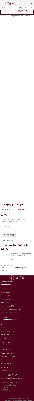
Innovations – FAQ (7, 306)
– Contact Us (5, 299)
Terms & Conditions (8, 356)
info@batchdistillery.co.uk (11, 379)
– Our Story (5, 292)
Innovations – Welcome (9, 313)
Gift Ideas (4, 338)
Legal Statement (7, 353)
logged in (16, 268)
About (3, 289)
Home (3, 16)
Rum (3, 328)
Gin (2, 324)
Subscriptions (6, 334)
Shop (31, 7)
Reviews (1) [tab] (9, 235)
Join (25, 7)
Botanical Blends (7, 331)
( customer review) (18, 209)
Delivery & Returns (8, 360)
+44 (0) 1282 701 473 (9, 375)
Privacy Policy (6, 349)
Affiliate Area (6, 363)
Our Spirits (5, 302)
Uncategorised (13, 16)
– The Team (5, 296)
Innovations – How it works (11, 309)
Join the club (10, 227)
